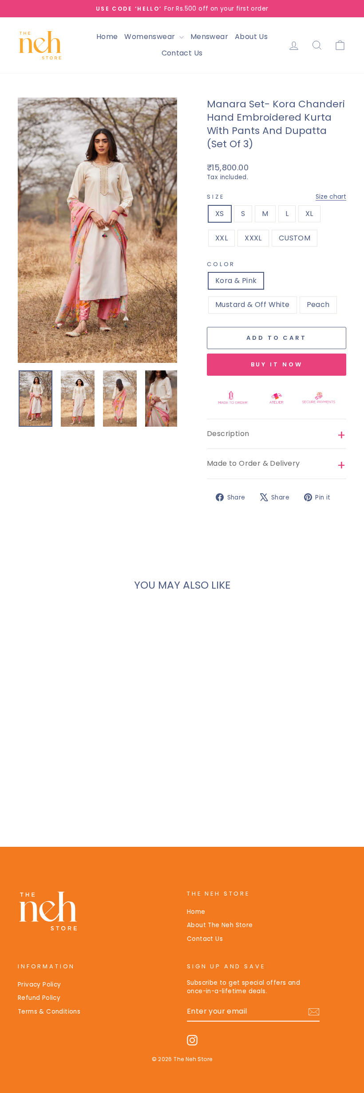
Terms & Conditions (49, 1011)
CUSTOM (294, 238)
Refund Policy (39, 998)
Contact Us (182, 53)
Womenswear (150, 36)
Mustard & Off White (252, 304)
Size (276, 197)
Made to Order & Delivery (253, 463)
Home (107, 36)
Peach (318, 304)
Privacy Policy (39, 984)
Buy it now (277, 364)
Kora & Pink (236, 280)
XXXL (253, 238)
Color (221, 264)
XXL (221, 238)
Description (228, 434)
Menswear (209, 36)
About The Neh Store (220, 925)
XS (219, 213)
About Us (251, 36)
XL (309, 213)
